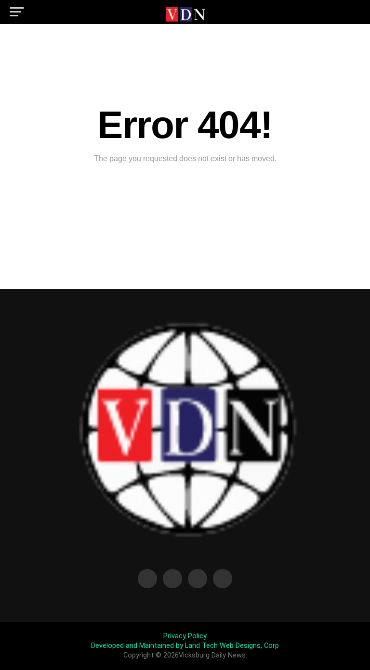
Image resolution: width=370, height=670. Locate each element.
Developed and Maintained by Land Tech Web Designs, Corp (185, 646)
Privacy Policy (185, 636)
